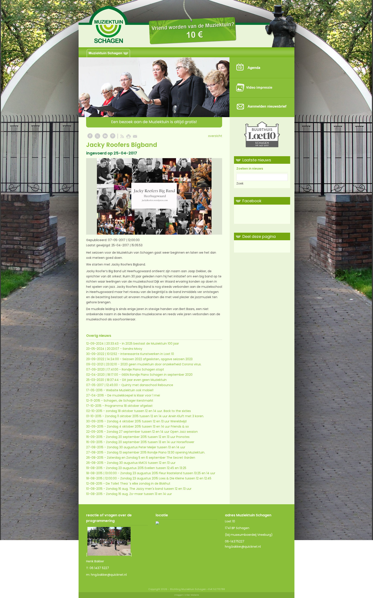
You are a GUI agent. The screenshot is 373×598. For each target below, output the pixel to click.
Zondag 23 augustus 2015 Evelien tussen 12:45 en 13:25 (146, 468)
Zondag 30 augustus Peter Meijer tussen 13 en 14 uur (146, 447)
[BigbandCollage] (154, 196)
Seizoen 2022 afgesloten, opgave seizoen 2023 (157, 359)
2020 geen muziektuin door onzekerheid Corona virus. (160, 364)
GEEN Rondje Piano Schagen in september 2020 (157, 374)
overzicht (215, 136)
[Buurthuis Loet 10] (262, 135)
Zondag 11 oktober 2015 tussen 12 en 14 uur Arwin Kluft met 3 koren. (154, 416)
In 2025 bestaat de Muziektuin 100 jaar (150, 343)
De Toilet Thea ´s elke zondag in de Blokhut (138, 483)
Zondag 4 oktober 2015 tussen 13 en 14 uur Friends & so (148, 426)
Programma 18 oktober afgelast (129, 406)
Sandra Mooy (132, 349)
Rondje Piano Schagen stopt (143, 369)
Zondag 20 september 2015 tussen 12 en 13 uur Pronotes (148, 437)
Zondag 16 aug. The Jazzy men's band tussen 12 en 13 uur (148, 489)
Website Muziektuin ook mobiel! (129, 390)
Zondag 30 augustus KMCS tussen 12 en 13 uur (141, 463)
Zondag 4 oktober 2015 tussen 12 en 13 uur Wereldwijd (146, 421)
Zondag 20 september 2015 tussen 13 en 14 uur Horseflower (150, 442)
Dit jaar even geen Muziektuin (144, 380)
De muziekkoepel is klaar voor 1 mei (133, 395)
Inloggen (178, 595)
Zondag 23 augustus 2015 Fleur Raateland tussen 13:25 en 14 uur (167, 473)
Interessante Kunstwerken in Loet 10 (147, 354)
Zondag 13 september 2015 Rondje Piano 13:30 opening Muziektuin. (156, 452)
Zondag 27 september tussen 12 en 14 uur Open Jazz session (152, 431)
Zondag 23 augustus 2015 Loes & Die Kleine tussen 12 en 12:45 (165, 478)
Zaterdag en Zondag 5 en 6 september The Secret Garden (151, 457)
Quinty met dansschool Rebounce (147, 385)
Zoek (239, 183)
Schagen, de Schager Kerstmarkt (128, 400)
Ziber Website (192, 595)
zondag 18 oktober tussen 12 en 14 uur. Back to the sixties (148, 411)
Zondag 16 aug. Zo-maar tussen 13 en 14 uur (139, 494)
